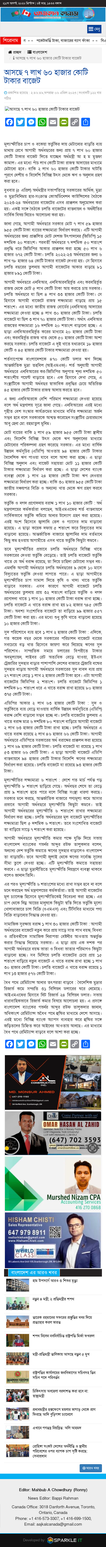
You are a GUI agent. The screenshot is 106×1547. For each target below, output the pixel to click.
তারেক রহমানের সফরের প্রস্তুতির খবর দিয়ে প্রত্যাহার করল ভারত (62, 1320)
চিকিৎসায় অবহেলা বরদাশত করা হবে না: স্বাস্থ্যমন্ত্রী (60, 1394)
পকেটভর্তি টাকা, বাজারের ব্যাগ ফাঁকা (52, 40)
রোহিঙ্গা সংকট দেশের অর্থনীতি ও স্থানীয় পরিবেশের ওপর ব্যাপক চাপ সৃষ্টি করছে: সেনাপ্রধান (60, 1451)
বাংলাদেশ (39, 52)
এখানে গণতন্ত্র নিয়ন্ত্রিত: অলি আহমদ (57, 1428)
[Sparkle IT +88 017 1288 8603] (65, 1540)
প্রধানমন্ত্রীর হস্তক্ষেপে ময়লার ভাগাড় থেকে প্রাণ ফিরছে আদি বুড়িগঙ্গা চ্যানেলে (64, 1412)
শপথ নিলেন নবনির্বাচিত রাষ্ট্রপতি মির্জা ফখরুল (63, 1336)
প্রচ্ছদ (16, 52)
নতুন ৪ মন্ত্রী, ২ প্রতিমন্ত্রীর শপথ (53, 1299)
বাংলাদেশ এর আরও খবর (34, 1273)
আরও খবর (92, 1468)
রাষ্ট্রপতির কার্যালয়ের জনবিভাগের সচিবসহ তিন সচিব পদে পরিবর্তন (64, 1375)
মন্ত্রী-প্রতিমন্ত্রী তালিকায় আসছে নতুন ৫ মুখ (61, 1354)
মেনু (96, 29)
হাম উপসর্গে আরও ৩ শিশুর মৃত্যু (55, 1280)
